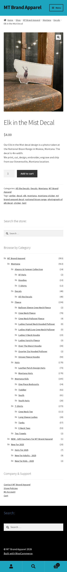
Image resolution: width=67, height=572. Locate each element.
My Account (9, 491)
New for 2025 (17, 444)
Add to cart (27, 173)
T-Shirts (22, 285)
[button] (58, 37)
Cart (6, 495)
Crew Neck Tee (25, 411)
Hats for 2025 (21, 450)
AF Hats (22, 274)
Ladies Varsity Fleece (29, 340)
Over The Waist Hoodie (29, 345)
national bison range (36, 199)
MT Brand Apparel (22, 7)
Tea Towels (20, 433)
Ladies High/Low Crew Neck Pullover (36, 329)
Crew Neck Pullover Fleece (31, 318)
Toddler (22, 389)
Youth (21, 395)
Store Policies (11, 488)
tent (24, 203)
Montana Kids (22, 378)
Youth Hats (24, 400)
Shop (18, 20)
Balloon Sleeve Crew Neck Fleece (34, 307)
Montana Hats (25, 373)
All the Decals (22, 188)
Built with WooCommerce (18, 553)
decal (19, 195)
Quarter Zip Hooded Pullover (32, 351)
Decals (57, 20)
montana (32, 195)
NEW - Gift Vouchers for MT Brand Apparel (32, 438)
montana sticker (46, 195)
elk (24, 195)
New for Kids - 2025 (24, 461)
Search (33, 566)
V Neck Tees (24, 428)
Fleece (18, 302)
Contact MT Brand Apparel (17, 484)
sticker (17, 203)
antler (12, 195)
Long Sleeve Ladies (28, 417)
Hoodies (22, 280)
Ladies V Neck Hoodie (29, 335)
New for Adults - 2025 (25, 455)
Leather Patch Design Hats (31, 367)
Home (10, 20)
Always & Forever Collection (29, 269)
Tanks (21, 422)
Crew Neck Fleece (26, 313)
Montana (47, 20)
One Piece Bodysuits (28, 384)
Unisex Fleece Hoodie (29, 356)
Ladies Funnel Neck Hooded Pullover (36, 324)
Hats (17, 362)
